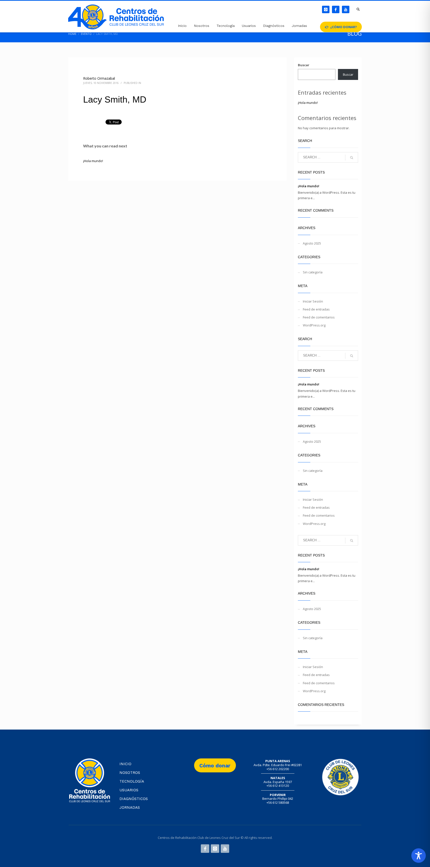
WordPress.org (314, 325)
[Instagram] (325, 9)
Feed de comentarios (319, 317)
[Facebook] (335, 9)
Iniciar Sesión (313, 301)
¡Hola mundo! (93, 161)
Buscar (303, 65)
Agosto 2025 (312, 243)
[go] (351, 157)
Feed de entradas (316, 309)
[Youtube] (345, 9)
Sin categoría (312, 272)
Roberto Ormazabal (99, 78)
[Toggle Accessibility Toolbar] (418, 855)
